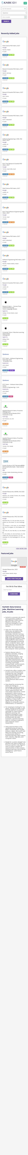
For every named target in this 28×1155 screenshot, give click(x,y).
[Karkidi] (9, 3)
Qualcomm (5, 363)
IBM (3, 470)
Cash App (5, 416)
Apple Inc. (5, 311)
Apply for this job (14, 579)
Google (4, 47)
